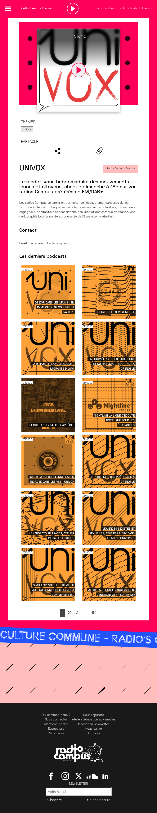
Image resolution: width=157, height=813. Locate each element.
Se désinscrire (98, 800)
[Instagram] (65, 776)
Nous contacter (56, 719)
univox (27, 129)
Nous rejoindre (93, 715)
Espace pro (56, 729)
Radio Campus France (120, 168)
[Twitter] (78, 776)
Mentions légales (56, 724)
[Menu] (8, 8)
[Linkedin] (105, 776)
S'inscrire (54, 800)
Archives (94, 733)
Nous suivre (93, 729)
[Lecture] (72, 8)
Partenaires (56, 733)
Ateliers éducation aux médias (93, 719)
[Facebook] (52, 776)
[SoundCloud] (92, 776)
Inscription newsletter (93, 724)
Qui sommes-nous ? (56, 715)
